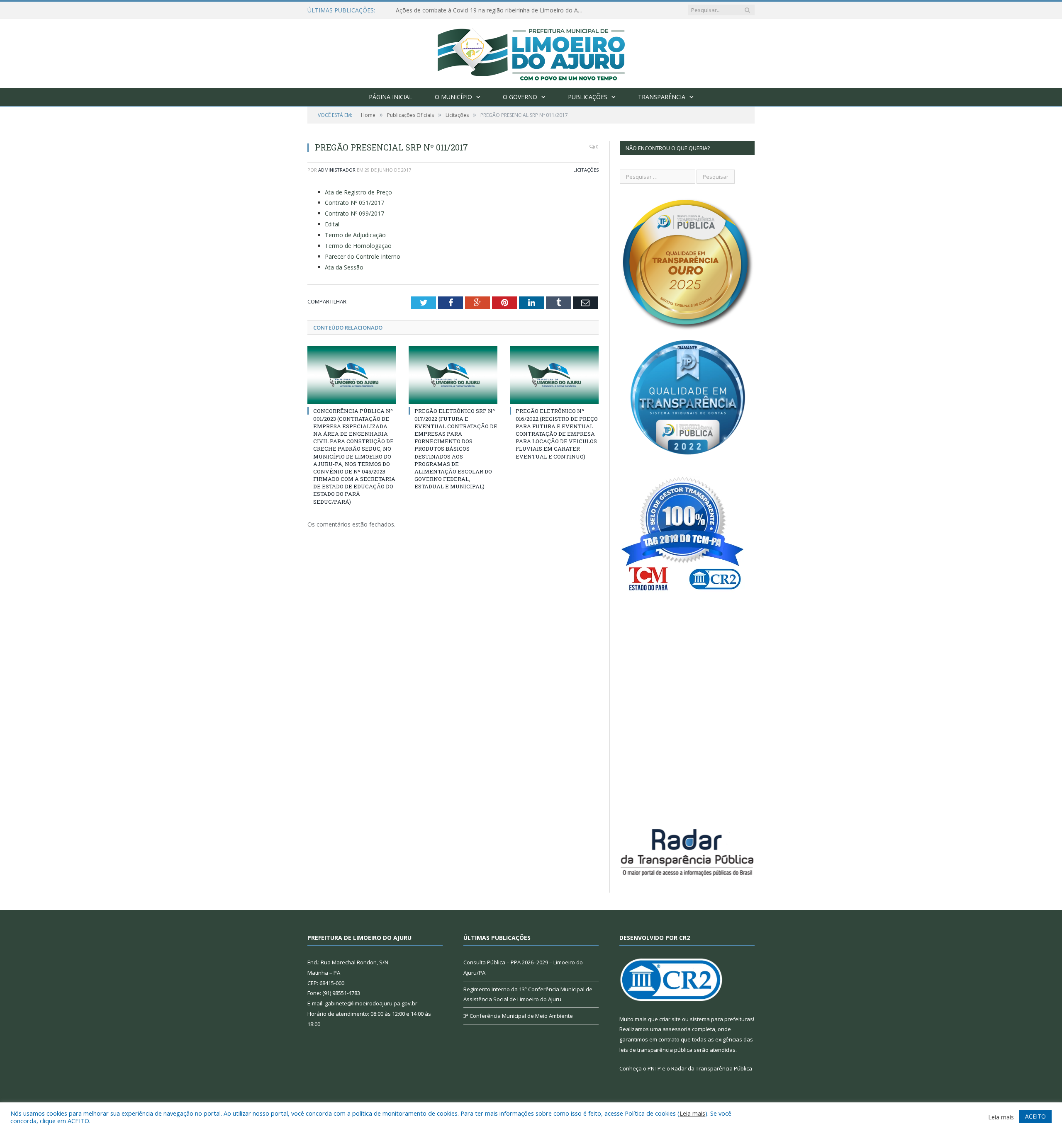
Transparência (661, 97)
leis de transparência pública (655, 1049)
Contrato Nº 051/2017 (354, 202)
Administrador (337, 170)
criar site (670, 1019)
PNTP (654, 1068)
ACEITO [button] (1035, 1116)
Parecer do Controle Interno (362, 256)
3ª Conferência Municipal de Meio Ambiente (518, 1015)
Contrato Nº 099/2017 (354, 213)
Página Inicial (390, 97)
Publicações (587, 97)
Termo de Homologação (358, 246)
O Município (453, 97)
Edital (332, 224)
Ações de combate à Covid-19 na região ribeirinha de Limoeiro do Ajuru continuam (491, 10)
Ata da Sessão (344, 267)
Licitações (586, 170)
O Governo (520, 97)
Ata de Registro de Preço (358, 192)
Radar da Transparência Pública (711, 1068)
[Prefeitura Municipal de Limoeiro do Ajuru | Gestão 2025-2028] (531, 51)
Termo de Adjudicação (355, 235)
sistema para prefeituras (721, 1019)
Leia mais (692, 1113)
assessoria (677, 1029)
